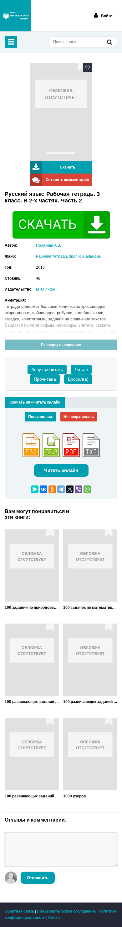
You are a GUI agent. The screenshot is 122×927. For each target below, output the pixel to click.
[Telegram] (61, 489)
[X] (70, 489)
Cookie (54, 917)
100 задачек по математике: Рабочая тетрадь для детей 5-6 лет (90, 607)
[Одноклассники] (52, 489)
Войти (106, 16)
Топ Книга (15, 15)
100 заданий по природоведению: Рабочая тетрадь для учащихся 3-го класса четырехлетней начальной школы (32, 607)
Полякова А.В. (48, 245)
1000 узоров (74, 796)
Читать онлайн (61, 470)
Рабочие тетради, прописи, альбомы (69, 256)
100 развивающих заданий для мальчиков (32, 796)
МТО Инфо (45, 289)
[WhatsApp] (87, 489)
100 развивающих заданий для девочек (32, 701)
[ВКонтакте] (43, 489)
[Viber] (78, 489)
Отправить (37, 878)
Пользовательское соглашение (66, 911)
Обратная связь (19, 911)
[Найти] (109, 42)
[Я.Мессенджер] (34, 489)
